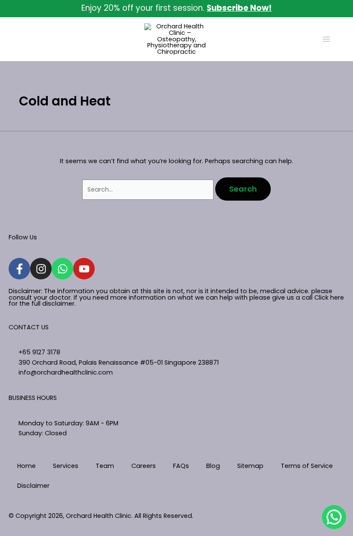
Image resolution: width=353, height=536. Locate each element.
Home (26, 466)
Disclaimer (33, 485)
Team (105, 466)
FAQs (181, 466)
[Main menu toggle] (326, 39)
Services (65, 466)
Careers (143, 466)
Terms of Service (307, 466)
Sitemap (250, 466)
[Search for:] (148, 189)
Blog (213, 466)
